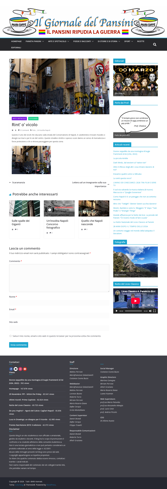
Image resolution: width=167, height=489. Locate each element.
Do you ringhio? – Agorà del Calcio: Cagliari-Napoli (31, 410)
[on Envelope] (16, 369)
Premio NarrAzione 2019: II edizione (25, 425)
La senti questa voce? (122, 178)
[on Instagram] (20, 369)
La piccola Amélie (120, 158)
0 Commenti (24, 130)
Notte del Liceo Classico (20, 405)
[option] (135, 80)
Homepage (16, 41)
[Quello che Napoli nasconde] (94, 202)
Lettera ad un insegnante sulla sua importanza (89, 184)
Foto (34, 130)
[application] (135, 300)
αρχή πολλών (120, 274)
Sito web (13, 322)
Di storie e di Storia (107, 41)
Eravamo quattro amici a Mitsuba (127, 174)
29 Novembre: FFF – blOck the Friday (25, 394)
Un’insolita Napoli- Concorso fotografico (57, 224)
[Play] (116, 311)
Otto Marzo (119, 93)
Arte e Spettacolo (57, 41)
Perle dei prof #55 (122, 135)
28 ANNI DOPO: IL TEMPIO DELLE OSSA (130, 226)
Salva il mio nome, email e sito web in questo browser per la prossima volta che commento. (57, 336)
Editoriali (16, 47)
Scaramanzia (18, 182)
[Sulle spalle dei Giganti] (24, 202)
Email (12, 309)
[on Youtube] (25, 369)
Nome (13, 296)
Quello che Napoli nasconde (92, 222)
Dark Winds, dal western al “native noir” (129, 162)
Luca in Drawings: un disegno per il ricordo (28, 419)
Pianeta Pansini (33, 41)
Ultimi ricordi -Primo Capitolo (22, 399)
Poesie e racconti (82, 41)
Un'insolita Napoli (43, 130)
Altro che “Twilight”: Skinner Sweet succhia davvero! (134, 203)
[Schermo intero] (154, 311)
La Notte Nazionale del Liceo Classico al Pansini (133, 222)
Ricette (140, 41)
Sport (127, 41)
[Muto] (150, 311)
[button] (42, 41)
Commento (15, 261)
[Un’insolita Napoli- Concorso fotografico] (59, 202)
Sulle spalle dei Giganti (20, 222)
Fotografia (33, 118)
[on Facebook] (11, 369)
